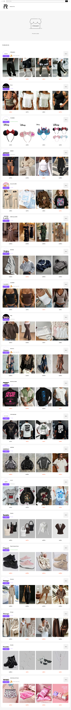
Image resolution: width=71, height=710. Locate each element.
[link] (5, 6)
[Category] (4, 1)
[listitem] (35, 66)
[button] (2, 1)
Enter (66, 53)
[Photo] (6, 53)
